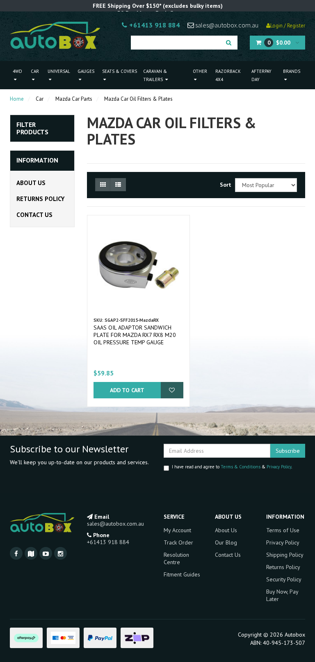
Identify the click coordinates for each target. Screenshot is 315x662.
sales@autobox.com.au (226, 25)
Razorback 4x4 (228, 75)
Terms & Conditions (240, 467)
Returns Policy (40, 199)
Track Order (178, 542)
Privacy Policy (279, 467)
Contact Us (34, 215)
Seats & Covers (119, 71)
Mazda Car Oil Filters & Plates (138, 98)
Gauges (86, 71)
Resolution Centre (176, 558)
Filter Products (32, 128)
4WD (17, 71)
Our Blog (226, 542)
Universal (59, 71)
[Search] (228, 43)
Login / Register (287, 25)
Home (17, 98)
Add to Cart (127, 390)
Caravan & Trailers (155, 75)
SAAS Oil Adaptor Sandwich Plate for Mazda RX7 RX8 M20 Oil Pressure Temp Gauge (135, 335)
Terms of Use (282, 530)
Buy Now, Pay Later (282, 595)
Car (35, 71)
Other (200, 71)
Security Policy (283, 579)
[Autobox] (55, 34)
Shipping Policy (285, 554)
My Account (177, 530)
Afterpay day (261, 75)
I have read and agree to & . (232, 467)
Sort (224, 184)
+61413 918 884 (154, 25)
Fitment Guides (182, 574)
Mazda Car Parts (73, 98)
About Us (31, 183)
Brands (291, 71)
